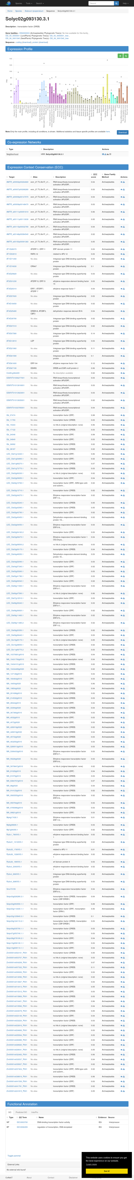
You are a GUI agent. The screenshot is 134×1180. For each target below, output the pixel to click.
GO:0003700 (22, 1122)
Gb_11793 (11, 420)
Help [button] (125, 3)
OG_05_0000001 (12, 35)
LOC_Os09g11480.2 (15, 622)
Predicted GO (21, 1112)
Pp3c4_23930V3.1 (14, 866)
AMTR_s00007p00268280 (17, 189)
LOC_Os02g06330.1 (15, 473)
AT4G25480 (11, 311)
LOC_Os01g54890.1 (15, 458)
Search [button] (39, 3)
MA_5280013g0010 (15, 746)
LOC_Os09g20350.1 (15, 630)
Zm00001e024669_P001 (17, 1030)
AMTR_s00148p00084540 (17, 234)
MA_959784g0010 (14, 802)
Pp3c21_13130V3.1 (15, 842)
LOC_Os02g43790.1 (15, 512)
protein (35, 42)
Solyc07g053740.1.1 (15, 933)
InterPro (34, 1112)
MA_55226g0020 (14, 758)
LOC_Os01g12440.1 (15, 454)
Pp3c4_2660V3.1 (14, 874)
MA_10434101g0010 (15, 664)
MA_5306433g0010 (15, 751)
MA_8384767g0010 (15, 780)
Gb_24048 (11, 434)
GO (9, 1112)
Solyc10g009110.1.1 (15, 948)
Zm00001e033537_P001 (17, 1059)
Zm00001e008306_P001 (17, 972)
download (27, 42)
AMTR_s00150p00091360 (17, 241)
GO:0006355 (22, 1127)
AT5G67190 (11, 368)
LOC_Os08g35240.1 (15, 603)
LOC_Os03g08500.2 (15, 544)
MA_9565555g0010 (15, 795)
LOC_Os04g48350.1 (15, 554)
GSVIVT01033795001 (16, 407)
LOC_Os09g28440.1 (15, 635)
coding (19, 42)
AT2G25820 (11, 273)
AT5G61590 (11, 355)
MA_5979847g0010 (15, 766)
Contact (51, 1177)
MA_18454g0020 (14, 683)
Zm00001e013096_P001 (17, 977)
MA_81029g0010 (14, 771)
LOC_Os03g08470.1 (15, 537)
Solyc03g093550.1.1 (15, 904)
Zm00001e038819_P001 (17, 1076)
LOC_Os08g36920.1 (15, 610)
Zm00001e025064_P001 (17, 1035)
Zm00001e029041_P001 (17, 1049)
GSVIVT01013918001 (16, 385)
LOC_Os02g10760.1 (15, 483)
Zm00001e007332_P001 (17, 967)
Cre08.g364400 (13, 373)
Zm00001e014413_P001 (17, 986)
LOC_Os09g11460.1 (15, 615)
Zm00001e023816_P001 (17, 1025)
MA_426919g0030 (14, 732)
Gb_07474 (11, 415)
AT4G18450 (11, 303)
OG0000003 (24, 33)
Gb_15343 (11, 424)
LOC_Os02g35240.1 (15, 502)
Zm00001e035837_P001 (17, 1064)
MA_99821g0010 (14, 812)
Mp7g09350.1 (12, 829)
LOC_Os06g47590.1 (15, 593)
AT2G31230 (11, 281)
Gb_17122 (11, 429)
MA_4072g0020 (13, 722)
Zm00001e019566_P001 (17, 1006)
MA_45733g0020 (14, 736)
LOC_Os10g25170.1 (15, 640)
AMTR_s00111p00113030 (17, 219)
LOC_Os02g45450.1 (15, 517)
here (108, 131)
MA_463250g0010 (14, 741)
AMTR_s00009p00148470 (17, 204)
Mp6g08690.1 (12, 824)
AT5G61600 (11, 363)
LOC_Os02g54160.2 (15, 532)
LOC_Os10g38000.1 (15, 644)
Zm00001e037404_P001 (17, 1069)
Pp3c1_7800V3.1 (14, 834)
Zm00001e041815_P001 (17, 1091)
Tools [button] (28, 3)
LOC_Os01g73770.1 (15, 468)
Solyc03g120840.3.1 (15, 916)
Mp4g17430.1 (12, 817)
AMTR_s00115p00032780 (17, 226)
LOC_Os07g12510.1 (15, 598)
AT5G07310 (11, 326)
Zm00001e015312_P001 (17, 991)
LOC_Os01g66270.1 (15, 463)
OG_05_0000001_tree (59, 35)
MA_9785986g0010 (15, 807)
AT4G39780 (11, 318)
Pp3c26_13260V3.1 (15, 854)
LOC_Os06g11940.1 (15, 586)
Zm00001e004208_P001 (17, 962)
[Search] (116, 3)
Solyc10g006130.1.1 (15, 943)
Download (123, 132)
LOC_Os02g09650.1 (15, 478)
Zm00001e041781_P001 (17, 1086)
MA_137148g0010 (14, 673)
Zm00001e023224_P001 (17, 1020)
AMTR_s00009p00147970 (17, 196)
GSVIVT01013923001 (16, 392)
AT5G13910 (11, 341)
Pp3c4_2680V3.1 (14, 881)
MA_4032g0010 (13, 717)
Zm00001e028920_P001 (17, 1044)
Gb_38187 (11, 449)
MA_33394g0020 (14, 707)
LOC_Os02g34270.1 (15, 495)
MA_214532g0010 (14, 698)
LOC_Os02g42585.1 (15, 507)
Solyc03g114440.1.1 (15, 908)
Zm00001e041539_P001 (17, 1081)
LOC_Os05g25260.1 (15, 571)
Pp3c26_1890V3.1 (14, 861)
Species (18, 3)
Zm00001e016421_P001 (17, 1001)
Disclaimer (73, 1177)
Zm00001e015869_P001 (17, 996)
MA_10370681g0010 (15, 654)
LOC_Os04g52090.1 (15, 561)
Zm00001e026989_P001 (17, 1040)
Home (9, 11)
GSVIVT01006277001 (16, 377)
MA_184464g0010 (14, 678)
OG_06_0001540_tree (59, 38)
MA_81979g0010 (14, 776)
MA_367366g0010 (14, 712)
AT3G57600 (11, 296)
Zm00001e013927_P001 (17, 981)
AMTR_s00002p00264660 (17, 182)
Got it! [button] (107, 1171)
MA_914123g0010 (14, 790)
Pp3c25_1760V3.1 (14, 849)
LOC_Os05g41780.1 (15, 576)
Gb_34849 (11, 439)
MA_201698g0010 (14, 693)
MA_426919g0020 (14, 727)
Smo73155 (11, 889)
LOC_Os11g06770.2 (15, 649)
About (29, 1177)
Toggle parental (14, 1155)
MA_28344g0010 (14, 703)
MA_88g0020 (12, 785)
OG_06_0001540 (12, 38)
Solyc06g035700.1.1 (15, 928)
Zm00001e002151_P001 (17, 952)
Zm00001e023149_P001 (17, 1015)
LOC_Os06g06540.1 (15, 581)
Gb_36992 (11, 444)
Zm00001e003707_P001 (17, 957)
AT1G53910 (11, 254)
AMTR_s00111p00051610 (17, 211)
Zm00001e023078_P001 (17, 1011)
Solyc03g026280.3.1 (15, 896)
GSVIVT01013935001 (16, 400)
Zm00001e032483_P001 (17, 1054)
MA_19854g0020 (14, 688)
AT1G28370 (11, 249)
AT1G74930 (11, 266)
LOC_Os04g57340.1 (15, 566)
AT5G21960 (11, 348)
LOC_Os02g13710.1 (15, 490)
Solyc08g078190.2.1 (15, 938)
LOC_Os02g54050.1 (15, 524)
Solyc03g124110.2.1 (15, 921)
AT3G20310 (11, 288)
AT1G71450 (11, 258)
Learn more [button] (91, 1164)
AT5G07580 (11, 333)
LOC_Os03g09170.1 (15, 549)
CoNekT (9, 1177)
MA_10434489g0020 (15, 669)
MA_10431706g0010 (15, 659)
